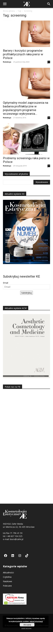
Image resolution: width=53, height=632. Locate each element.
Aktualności (8, 572)
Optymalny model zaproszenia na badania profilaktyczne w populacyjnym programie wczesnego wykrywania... (25, 108)
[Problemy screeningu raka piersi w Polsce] (26, 139)
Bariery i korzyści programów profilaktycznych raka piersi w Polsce (23, 54)
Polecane (7, 585)
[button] (4, 4)
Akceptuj (27, 624)
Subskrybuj (26, 292)
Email (5, 282)
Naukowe (7, 581)
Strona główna (9, 11)
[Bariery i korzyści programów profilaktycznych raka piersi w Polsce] (26, 34)
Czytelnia (7, 577)
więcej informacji (36, 621)
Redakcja (7, 62)
